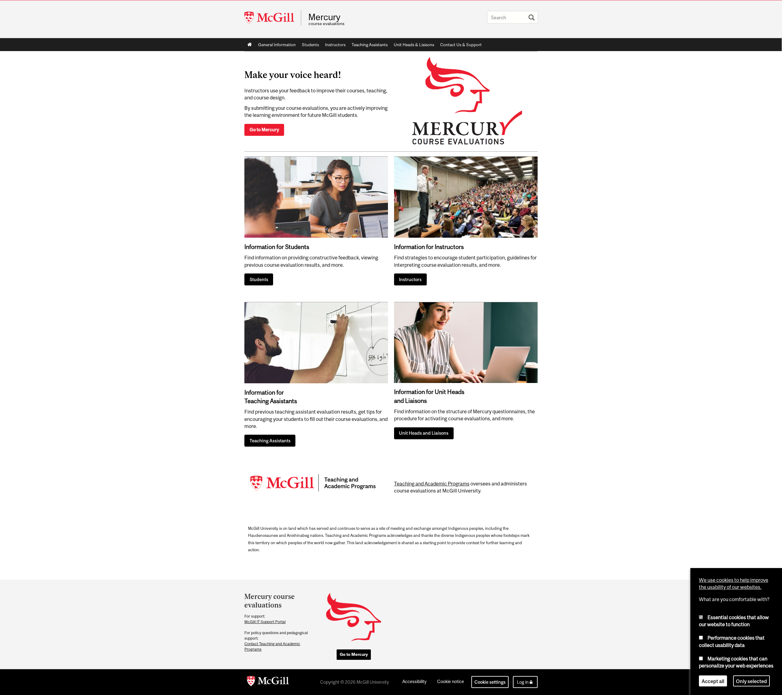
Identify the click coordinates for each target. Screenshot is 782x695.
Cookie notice (450, 681)
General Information (277, 44)
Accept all (713, 681)
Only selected (751, 681)
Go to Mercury (264, 129)
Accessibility (414, 681)
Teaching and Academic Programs (432, 483)
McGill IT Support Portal (265, 621)
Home (249, 44)
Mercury (324, 17)
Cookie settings (490, 682)
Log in (522, 682)
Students (310, 44)
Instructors (335, 44)
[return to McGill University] (268, 682)
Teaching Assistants (370, 44)
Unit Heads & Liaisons (414, 44)
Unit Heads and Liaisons (423, 433)
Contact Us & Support (461, 44)
